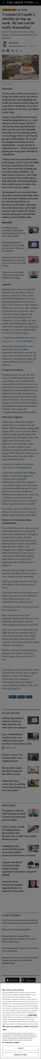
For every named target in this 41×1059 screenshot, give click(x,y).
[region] (20, 1021)
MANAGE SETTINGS (20, 1055)
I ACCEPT (20, 1048)
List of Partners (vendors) (11, 1042)
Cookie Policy (32, 1015)
